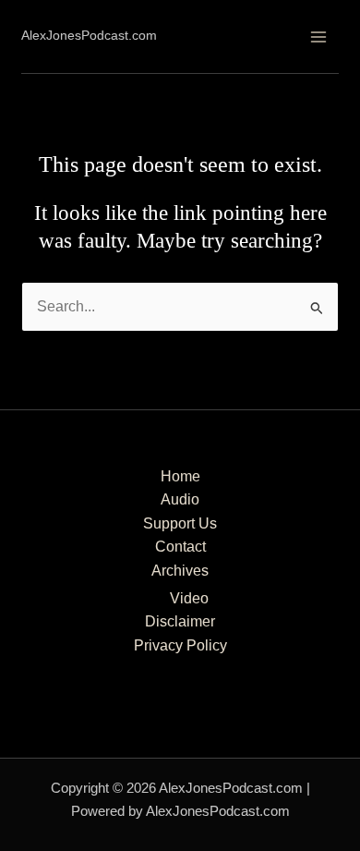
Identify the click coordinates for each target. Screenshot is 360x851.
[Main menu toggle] (318, 36)
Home (180, 476)
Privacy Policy (180, 645)
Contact (180, 546)
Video (189, 598)
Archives (180, 570)
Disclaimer (180, 621)
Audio (180, 499)
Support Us (180, 523)
